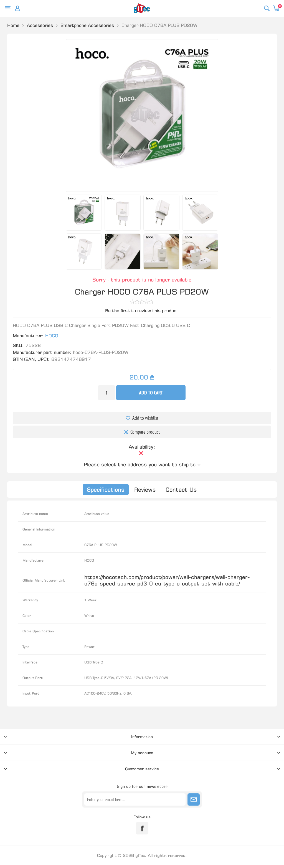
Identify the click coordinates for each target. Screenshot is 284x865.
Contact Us (181, 489)
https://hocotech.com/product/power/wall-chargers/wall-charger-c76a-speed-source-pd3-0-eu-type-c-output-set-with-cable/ (167, 580)
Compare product (145, 432)
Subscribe (193, 799)
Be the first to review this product (142, 310)
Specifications (106, 489)
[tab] (106, 489)
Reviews (145, 489)
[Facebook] (142, 828)
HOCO (51, 335)
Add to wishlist (145, 418)
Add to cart (151, 392)
